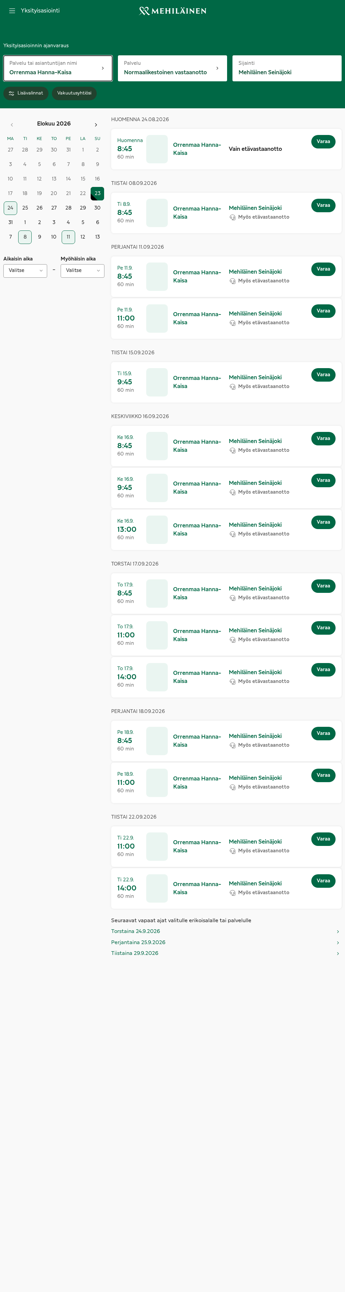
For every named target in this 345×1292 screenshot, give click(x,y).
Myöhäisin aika (78, 259)
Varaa (323, 141)
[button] (226, 149)
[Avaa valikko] (12, 11)
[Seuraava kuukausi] (96, 124)
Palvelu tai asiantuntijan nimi (43, 63)
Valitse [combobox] (16, 270)
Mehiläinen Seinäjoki (255, 208)
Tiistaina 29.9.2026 (134, 953)
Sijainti (251, 63)
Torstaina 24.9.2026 (135, 931)
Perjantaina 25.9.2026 (138, 942)
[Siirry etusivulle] (172, 11)
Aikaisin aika (18, 259)
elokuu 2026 (54, 124)
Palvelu (146, 63)
